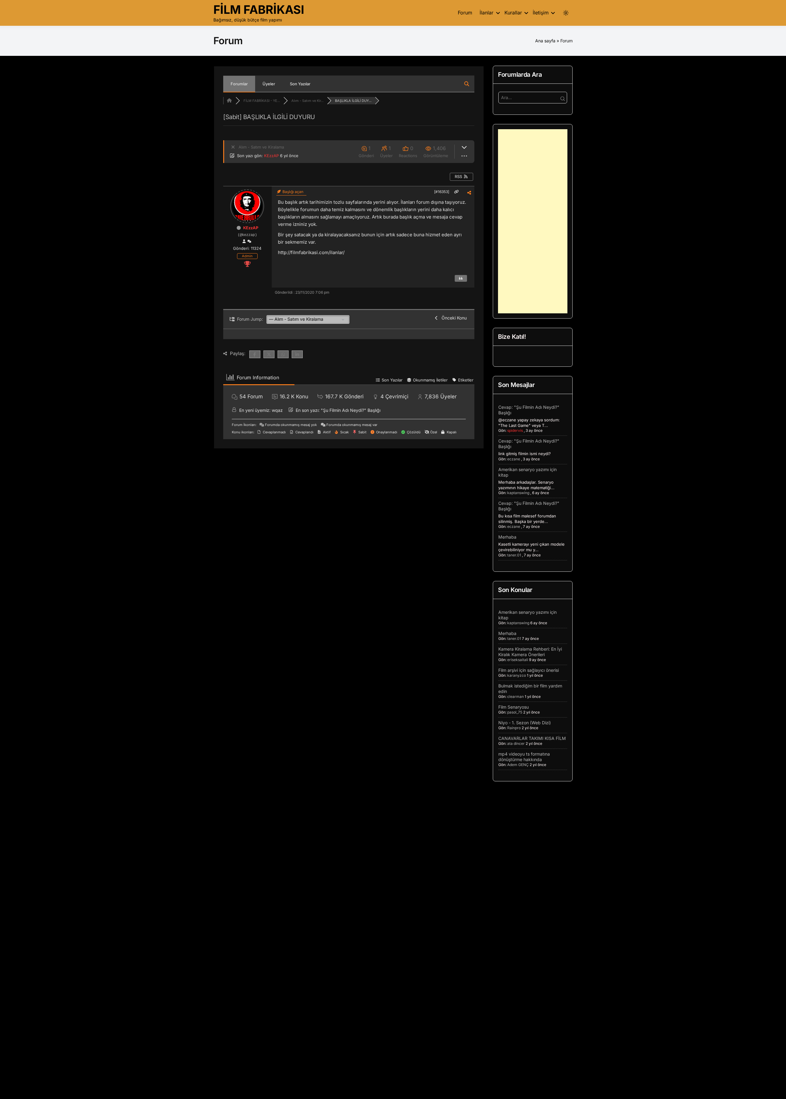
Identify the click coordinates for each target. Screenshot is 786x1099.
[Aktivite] (249, 241)
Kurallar (513, 13)
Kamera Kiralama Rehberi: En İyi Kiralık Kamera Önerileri (530, 651)
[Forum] (229, 101)
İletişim (541, 13)
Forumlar (239, 83)
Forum (465, 13)
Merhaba (507, 537)
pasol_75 (514, 712)
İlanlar (486, 13)
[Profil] (244, 241)
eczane (513, 459)
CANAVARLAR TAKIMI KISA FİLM (532, 738)
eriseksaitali (517, 659)
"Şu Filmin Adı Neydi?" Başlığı (350, 410)
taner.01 (514, 555)
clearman (515, 696)
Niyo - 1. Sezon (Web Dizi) (524, 722)
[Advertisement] (532, 221)
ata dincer (516, 743)
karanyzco (516, 675)
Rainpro (514, 728)
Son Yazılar (300, 83)
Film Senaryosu (513, 707)
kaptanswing (518, 492)
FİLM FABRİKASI (258, 9)
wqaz (277, 410)
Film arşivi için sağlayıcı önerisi (528, 670)
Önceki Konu (453, 317)
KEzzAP (271, 155)
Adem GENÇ (518, 764)
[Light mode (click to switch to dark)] (566, 13)
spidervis (515, 430)
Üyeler (269, 83)
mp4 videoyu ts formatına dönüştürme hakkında (524, 756)
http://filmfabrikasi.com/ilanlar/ (311, 252)
